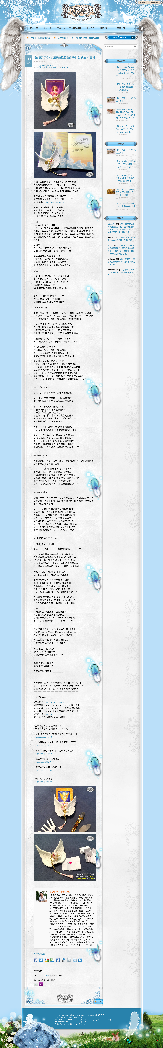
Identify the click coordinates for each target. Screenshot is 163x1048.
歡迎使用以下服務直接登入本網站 (44, 980)
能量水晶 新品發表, (51, 67)
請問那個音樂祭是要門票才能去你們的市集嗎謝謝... (121, 272)
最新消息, (40, 67)
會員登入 (143, 2)
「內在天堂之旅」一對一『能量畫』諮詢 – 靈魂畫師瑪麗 (78, 38)
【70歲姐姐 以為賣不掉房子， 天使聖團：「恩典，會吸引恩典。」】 (125, 192)
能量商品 (91, 28)
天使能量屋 (40, 65)
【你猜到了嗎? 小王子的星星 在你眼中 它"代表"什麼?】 (65, 57)
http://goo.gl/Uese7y (54, 714)
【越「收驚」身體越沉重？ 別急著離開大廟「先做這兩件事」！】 (125, 87)
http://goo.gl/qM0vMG (44, 782)
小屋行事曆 (120, 28)
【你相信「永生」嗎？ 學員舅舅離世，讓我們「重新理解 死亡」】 (125, 178)
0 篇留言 (65, 67)
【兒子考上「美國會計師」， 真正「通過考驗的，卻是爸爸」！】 (125, 129)
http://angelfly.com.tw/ (55, 702)
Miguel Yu (111, 224)
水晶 (51, 65)
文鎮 (47, 65)
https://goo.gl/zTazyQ (54, 202)
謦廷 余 (111, 245)
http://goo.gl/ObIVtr (43, 754)
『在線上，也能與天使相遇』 (40, 38)
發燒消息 (47, 28)
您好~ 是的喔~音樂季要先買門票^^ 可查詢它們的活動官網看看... (121, 261)
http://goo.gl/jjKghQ (43, 737)
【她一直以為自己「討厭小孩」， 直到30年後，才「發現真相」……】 (126, 164)
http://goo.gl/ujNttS (43, 745)
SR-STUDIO (99, 1015)
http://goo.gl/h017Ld (44, 770)
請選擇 (122, 37)
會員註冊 (154, 2)
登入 (48, 975)
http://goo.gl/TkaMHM (44, 762)
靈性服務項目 (76, 28)
